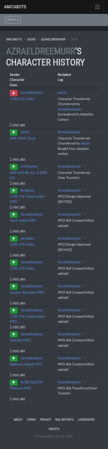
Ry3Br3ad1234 (31, 382)
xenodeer (27, 238)
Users (31, 39)
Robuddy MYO (20, 340)
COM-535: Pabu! (22, 99)
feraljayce (27, 190)
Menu (11, 19)
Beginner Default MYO (26, 364)
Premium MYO (20, 388)
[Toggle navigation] (97, 7)
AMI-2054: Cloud (22, 138)
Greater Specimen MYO (27, 292)
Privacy (45, 419)
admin (62, 92)
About (18, 419)
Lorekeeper (86, 419)
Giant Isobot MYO (23, 220)
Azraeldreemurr (53, 39)
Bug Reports (64, 419)
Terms (31, 419)
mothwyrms (29, 166)
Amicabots (15, 6)
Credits (54, 429)
